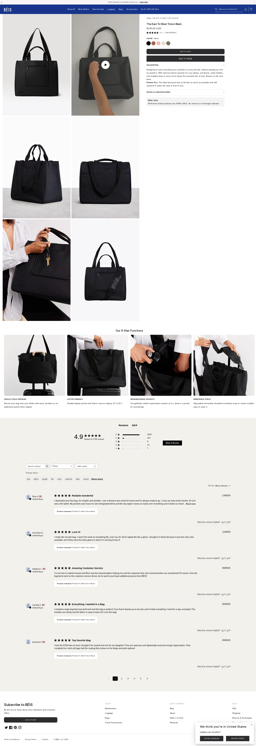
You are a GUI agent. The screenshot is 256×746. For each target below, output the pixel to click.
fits (52, 479)
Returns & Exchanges (242, 718)
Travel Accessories (113, 722)
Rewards (174, 722)
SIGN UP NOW (30, 720)
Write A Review (172, 443)
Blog (172, 708)
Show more (97, 479)
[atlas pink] (158, 43)
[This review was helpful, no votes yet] (223, 522)
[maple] (153, 43)
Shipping (236, 713)
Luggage (109, 713)
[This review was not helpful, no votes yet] (228, 522)
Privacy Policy (30, 739)
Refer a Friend (176, 718)
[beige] (163, 43)
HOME (149, 18)
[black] (149, 43)
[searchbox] (35, 466)
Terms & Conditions (12, 739)
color (59, 479)
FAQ (234, 708)
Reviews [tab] (123, 425)
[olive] (168, 43)
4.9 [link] (160, 32)
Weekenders (110, 708)
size (28, 479)
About (172, 713)
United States (237, 739)
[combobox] (62, 466)
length (44, 479)
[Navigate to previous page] (108, 678)
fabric (36, 479)
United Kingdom (211, 739)
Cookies (45, 739)
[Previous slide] (1, 2)
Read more (191, 504)
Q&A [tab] (134, 425)
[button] (229, 9)
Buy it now (185, 59)
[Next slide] (254, 2)
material (68, 479)
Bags (107, 718)
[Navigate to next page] (147, 678)
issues (86, 479)
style (78, 479)
